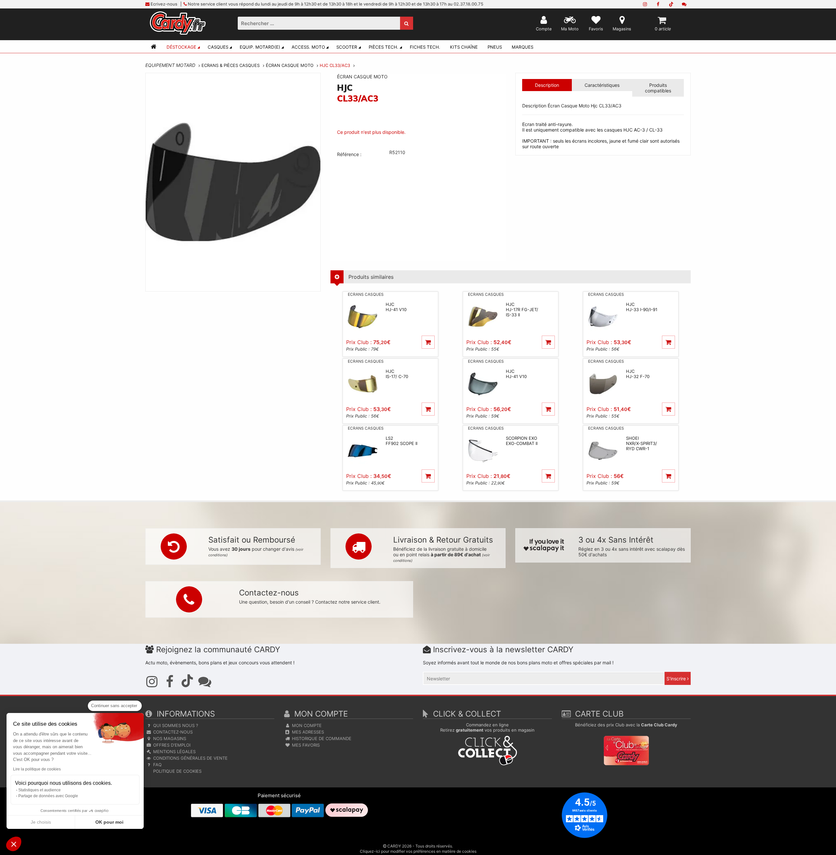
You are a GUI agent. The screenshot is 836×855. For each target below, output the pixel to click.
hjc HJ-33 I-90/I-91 (641, 307)
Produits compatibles (658, 87)
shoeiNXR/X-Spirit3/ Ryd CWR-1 (641, 443)
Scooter (346, 47)
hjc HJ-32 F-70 (638, 374)
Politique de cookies (176, 771)
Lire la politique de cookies (37, 769)
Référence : (349, 154)
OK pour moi (109, 822)
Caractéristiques (602, 85)
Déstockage (181, 47)
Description (547, 85)
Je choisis (41, 822)
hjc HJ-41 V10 (396, 307)
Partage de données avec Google (48, 796)
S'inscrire (677, 678)
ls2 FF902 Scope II (401, 440)
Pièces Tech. (383, 47)
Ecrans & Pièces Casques (230, 65)
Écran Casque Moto (290, 65)
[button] (14, 844)
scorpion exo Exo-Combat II (522, 440)
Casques (218, 47)
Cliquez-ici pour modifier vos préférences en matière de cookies (418, 851)
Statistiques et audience (39, 790)
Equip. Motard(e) (260, 47)
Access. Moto (308, 47)
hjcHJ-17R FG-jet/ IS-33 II (522, 309)
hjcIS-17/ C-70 (397, 374)
